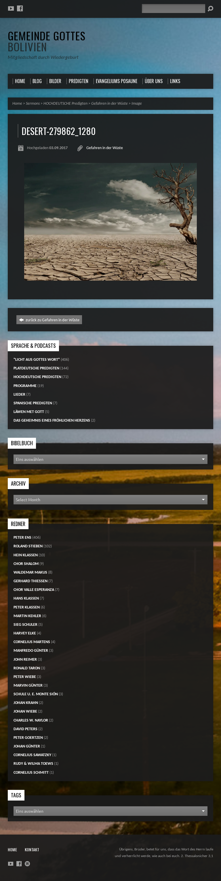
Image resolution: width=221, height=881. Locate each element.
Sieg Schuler (25, 625)
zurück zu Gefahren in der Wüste (52, 319)
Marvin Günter (28, 685)
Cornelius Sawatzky (32, 755)
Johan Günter (27, 746)
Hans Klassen (26, 598)
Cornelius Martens (32, 642)
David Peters (25, 729)
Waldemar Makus (30, 572)
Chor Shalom (26, 564)
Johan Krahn (26, 703)
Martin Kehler (27, 616)
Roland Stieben (28, 546)
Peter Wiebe (25, 677)
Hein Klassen (26, 555)
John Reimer (25, 660)
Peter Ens (22, 538)
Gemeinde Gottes (46, 41)
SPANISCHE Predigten (33, 403)
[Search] (210, 9)
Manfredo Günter (31, 651)
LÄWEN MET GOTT (29, 412)
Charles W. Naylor (31, 720)
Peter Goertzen (28, 738)
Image (137, 104)
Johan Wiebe (25, 711)
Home (17, 104)
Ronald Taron (27, 668)
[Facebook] (20, 8)
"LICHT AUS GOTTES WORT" (37, 360)
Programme (25, 386)
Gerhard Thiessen (30, 581)
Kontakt (32, 849)
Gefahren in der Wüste (109, 104)
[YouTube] (11, 8)
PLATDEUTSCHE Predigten (36, 368)
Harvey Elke (25, 633)
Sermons (33, 104)
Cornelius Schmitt (31, 773)
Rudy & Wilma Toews (33, 764)
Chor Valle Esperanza (34, 590)
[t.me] (27, 863)
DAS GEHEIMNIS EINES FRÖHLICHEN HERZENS (52, 420)
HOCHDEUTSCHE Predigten (65, 104)
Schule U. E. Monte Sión (36, 694)
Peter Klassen (27, 607)
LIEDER (19, 394)
